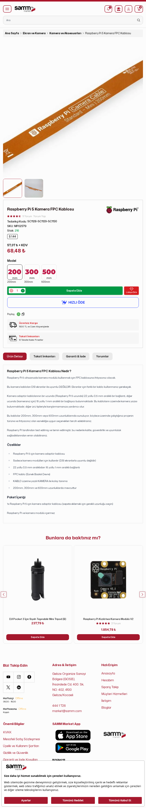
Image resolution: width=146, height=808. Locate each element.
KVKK (7, 732)
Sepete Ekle (74, 290)
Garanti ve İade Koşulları (20, 759)
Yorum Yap (39, 216)
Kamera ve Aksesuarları (65, 33)
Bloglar (106, 707)
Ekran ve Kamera (34, 33)
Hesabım (107, 680)
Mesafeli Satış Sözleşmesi (21, 739)
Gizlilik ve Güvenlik (15, 753)
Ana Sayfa (12, 33)
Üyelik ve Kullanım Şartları (21, 746)
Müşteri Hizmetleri (114, 694)
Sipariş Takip (110, 687)
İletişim (106, 701)
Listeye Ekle (131, 292)
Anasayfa (108, 673)
